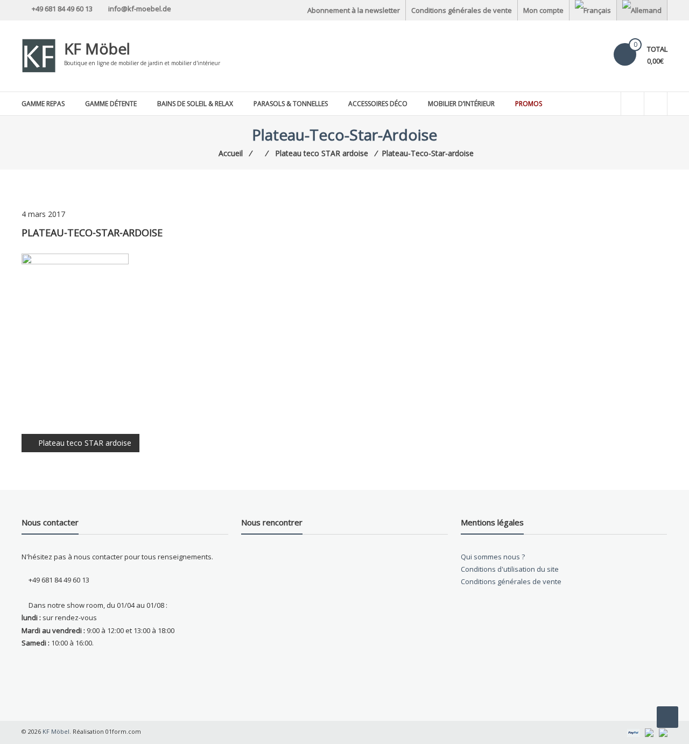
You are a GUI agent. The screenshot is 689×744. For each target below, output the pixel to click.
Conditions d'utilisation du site (510, 569)
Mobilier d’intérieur (461, 103)
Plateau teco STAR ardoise (84, 443)
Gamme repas (43, 103)
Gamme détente (111, 103)
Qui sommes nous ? (493, 556)
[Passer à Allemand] (642, 10)
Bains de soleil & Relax (195, 103)
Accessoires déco (377, 103)
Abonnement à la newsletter (353, 10)
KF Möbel (97, 48)
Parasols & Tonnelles (291, 103)
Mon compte (543, 10)
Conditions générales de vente (461, 10)
